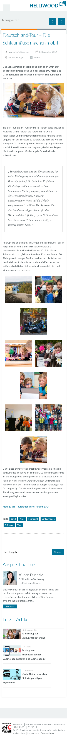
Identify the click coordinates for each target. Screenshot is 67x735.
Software (9, 525)
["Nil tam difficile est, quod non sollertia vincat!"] (48, 3)
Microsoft (33, 518)
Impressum (33, 733)
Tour (19, 525)
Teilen (37, 57)
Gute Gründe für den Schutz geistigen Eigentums (25, 678)
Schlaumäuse (48, 518)
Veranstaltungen (16, 57)
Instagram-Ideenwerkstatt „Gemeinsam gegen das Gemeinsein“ (24, 654)
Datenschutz (47, 733)
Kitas (22, 518)
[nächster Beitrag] (52, 21)
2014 (13, 518)
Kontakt (10, 606)
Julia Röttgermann (21, 52)
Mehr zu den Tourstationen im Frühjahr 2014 (26, 506)
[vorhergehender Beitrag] (61, 21)
